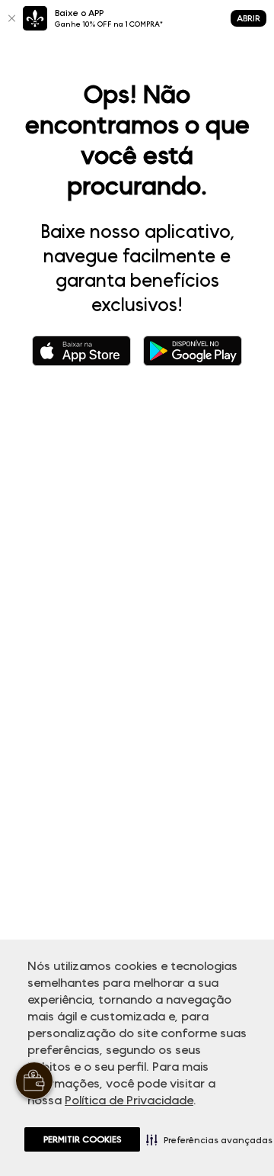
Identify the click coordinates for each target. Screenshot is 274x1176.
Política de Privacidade (129, 1100)
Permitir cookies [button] (82, 1139)
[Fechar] (11, 18)
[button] (209, 1139)
